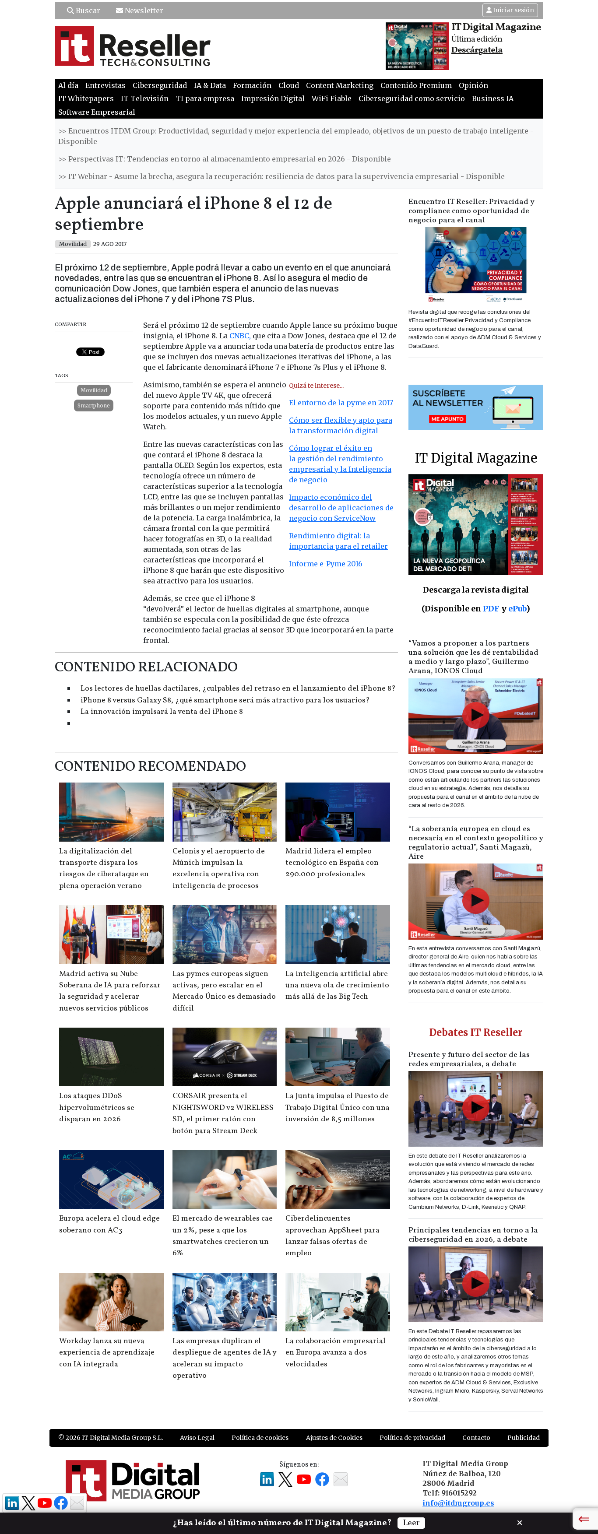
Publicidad (523, 1438)
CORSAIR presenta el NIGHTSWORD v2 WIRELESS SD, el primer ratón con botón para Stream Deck (223, 1113)
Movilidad (94, 390)
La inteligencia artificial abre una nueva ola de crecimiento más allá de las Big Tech (337, 986)
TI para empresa (205, 98)
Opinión (473, 85)
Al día (68, 85)
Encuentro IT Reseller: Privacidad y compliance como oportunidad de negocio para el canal (471, 211)
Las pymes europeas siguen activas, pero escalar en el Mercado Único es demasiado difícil (224, 991)
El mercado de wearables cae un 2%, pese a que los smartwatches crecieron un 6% (222, 1236)
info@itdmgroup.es (458, 1503)
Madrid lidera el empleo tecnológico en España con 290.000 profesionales (332, 863)
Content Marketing (339, 85)
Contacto (476, 1438)
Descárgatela (477, 50)
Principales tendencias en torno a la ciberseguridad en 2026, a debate (473, 1235)
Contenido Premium (416, 85)
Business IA (493, 98)
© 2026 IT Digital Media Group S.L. (110, 1438)
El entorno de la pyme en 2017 (341, 402)
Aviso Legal (197, 1438)
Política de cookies (260, 1438)
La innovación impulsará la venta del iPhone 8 (162, 711)
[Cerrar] (519, 1521)
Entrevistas (105, 85)
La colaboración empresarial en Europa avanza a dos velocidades (335, 1353)
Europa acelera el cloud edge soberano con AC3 (109, 1224)
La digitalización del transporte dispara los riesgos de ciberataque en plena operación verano (104, 869)
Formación (252, 85)
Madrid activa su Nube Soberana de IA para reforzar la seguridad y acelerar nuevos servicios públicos (110, 991)
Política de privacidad (412, 1438)
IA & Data (210, 85)
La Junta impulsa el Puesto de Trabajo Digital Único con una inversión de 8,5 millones (337, 1108)
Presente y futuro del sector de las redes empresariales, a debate (469, 1060)
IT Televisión (145, 98)
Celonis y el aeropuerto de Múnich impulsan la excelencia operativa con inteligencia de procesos (218, 869)
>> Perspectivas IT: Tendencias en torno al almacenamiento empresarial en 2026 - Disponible (224, 158)
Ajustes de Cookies (334, 1438)
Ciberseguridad (160, 85)
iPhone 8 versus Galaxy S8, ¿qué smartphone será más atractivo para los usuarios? (225, 700)
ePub (517, 609)
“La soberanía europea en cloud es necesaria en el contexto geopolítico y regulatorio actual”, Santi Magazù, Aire (475, 843)
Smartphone (93, 405)
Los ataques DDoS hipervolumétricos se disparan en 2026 (96, 1108)
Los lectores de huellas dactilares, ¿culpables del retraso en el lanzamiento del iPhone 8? (238, 688)
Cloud (288, 85)
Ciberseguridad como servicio (412, 98)
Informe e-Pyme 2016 (325, 563)
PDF (491, 609)
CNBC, (241, 335)
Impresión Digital (273, 98)
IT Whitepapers (86, 98)
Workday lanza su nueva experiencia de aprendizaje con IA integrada (107, 1353)
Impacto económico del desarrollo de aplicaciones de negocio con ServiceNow (341, 508)
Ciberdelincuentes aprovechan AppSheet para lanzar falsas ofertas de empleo (332, 1236)
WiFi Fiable (332, 98)
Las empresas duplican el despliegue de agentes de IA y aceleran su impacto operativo (224, 1358)
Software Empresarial (96, 112)
